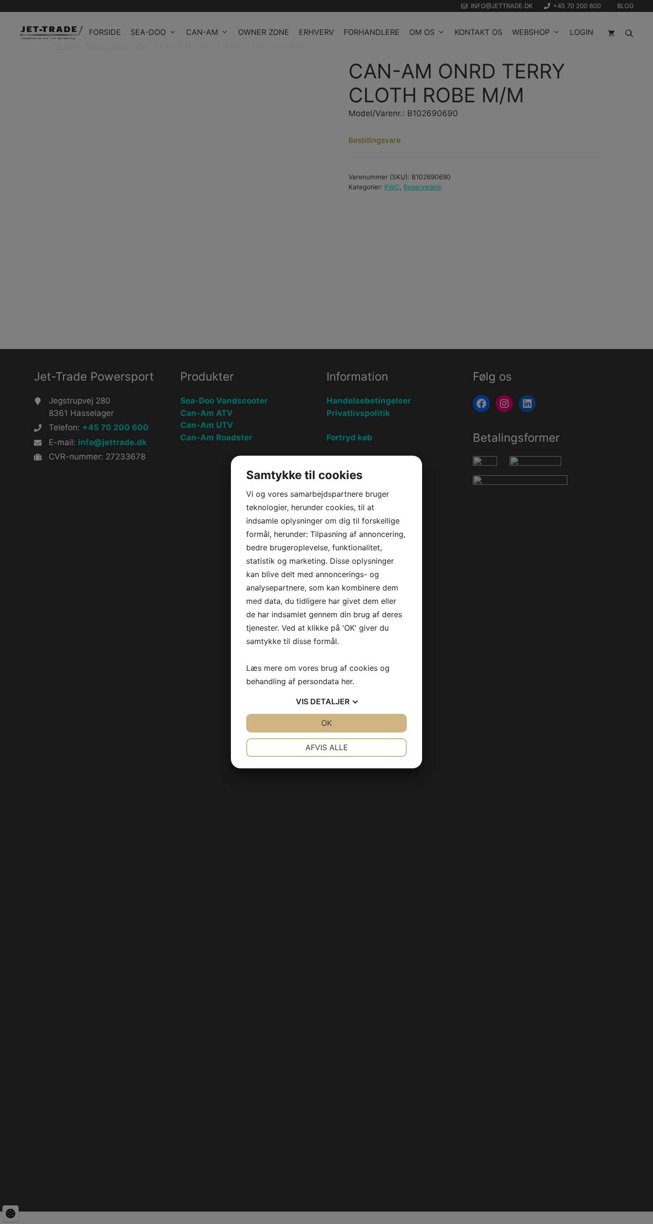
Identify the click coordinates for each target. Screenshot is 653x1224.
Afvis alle (326, 747)
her (346, 681)
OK (326, 723)
